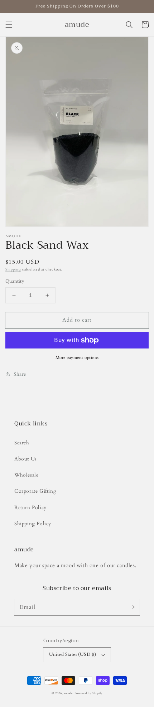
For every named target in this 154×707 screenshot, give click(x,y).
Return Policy (30, 507)
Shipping (13, 269)
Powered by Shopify (88, 693)
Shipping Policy (32, 523)
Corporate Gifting (35, 491)
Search (21, 442)
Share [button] (20, 374)
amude (68, 693)
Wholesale (26, 475)
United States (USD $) (72, 654)
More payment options (77, 357)
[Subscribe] (132, 607)
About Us (25, 458)
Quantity (14, 281)
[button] (9, 25)
